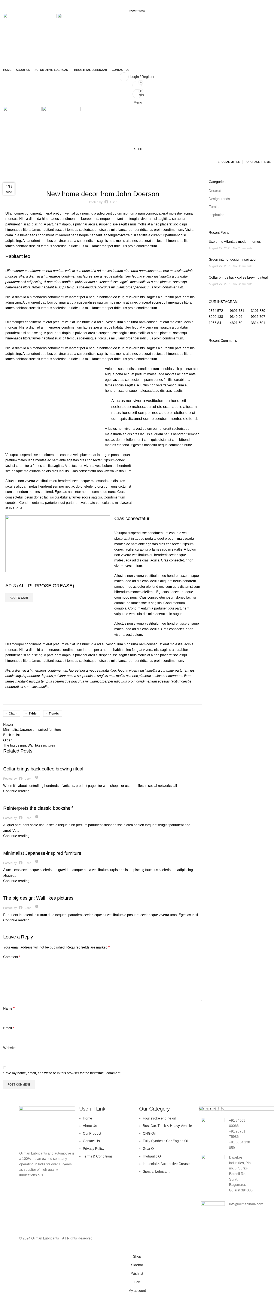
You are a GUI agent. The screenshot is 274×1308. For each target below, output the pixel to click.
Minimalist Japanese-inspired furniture (42, 853)
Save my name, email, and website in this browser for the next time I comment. (62, 1073)
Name (9, 1008)
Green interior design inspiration (233, 259)
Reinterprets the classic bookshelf (38, 808)
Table (33, 713)
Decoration (22, 177)
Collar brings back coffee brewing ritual (43, 769)
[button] (19, 597)
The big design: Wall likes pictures (38, 898)
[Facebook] (144, 1241)
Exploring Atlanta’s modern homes (235, 241)
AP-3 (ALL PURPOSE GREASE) (39, 585)
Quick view (10, 577)
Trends (54, 713)
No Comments (242, 248)
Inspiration (13, 845)
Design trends (16, 800)
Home (6, 177)
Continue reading (16, 791)
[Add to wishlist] (22, 577)
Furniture (12, 761)
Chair (12, 713)
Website (9, 1048)
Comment (11, 957)
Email (8, 1028)
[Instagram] (156, 1241)
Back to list (11, 735)
